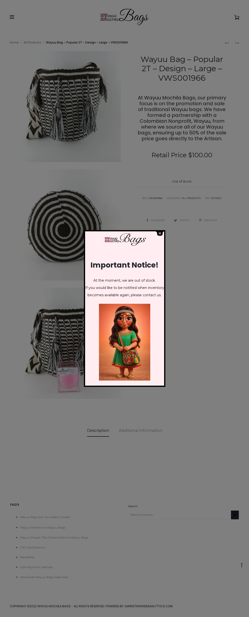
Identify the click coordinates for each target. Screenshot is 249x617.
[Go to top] (241, 564)
